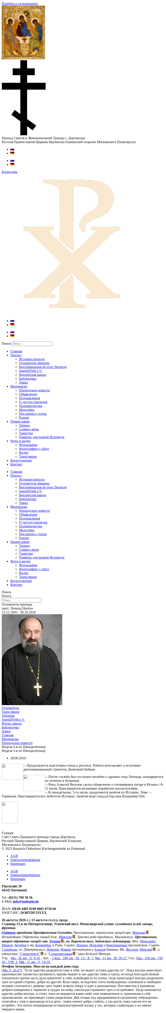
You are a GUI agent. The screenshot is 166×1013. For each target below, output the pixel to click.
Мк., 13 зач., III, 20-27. (111, 958)
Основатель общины (34, 363)
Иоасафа (96, 945)
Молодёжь (26, 410)
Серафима (9, 949)
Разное (24, 417)
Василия (132, 949)
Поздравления (29, 398)
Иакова (66, 949)
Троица (24, 425)
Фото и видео (20, 441)
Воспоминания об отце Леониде (43, 367)
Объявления (28, 394)
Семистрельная (60, 954)
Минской (146, 949)
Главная (16, 351)
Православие (20, 421)
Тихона (54, 941)
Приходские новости (34, 390)
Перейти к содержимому (20, 3)
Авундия (20, 945)
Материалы (18, 386)
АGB (14, 856)
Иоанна (82, 945)
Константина (116, 945)
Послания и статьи (33, 413)
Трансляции (28, 456)
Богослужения (21, 460)
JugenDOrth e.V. (30, 371)
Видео (23, 452)
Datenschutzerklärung (25, 860)
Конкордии (43, 945)
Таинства (26, 433)
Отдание (9, 932)
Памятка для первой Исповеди (41, 437)
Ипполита (147, 941)
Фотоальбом (28, 445)
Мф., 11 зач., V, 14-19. (35, 962)
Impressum (17, 864)
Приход (16, 355)
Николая (53, 949)
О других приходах (33, 402)
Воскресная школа (32, 374)
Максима (138, 932)
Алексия (99, 949)
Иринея (7, 945)
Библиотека (27, 378)
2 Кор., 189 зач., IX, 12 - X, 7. (73, 958)
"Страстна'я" (29, 954)
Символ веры (29, 429)
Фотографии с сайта (34, 449)
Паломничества (30, 406)
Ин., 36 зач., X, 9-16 (25, 958)
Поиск (6, 343)
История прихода (32, 359)
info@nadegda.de (26, 901)
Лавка (23, 382)
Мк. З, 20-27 (12, 970)
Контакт (16, 464)
